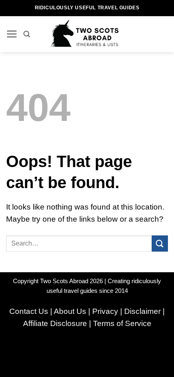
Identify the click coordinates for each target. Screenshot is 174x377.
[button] (12, 34)
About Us (70, 311)
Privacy (105, 311)
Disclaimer (142, 311)
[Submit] (160, 243)
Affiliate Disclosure (55, 323)
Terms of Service (122, 323)
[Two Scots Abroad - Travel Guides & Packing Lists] (87, 34)
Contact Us (28, 311)
